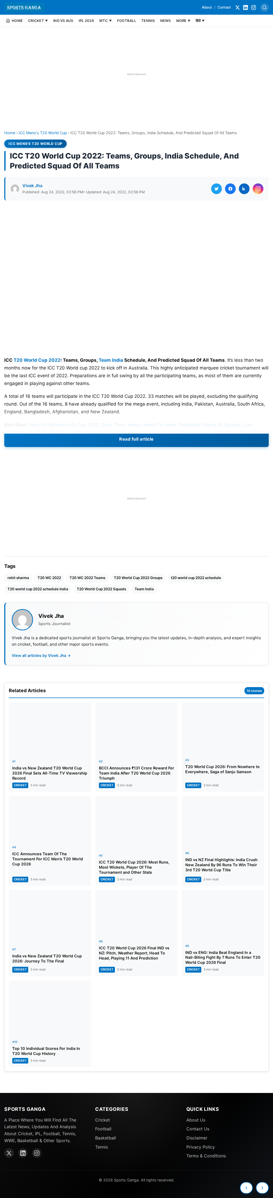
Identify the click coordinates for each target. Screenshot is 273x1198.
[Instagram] (253, 7)
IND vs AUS (63, 20)
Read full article (136, 439)
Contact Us (197, 1128)
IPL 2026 (86, 20)
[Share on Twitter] (216, 188)
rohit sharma (18, 578)
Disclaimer (196, 1138)
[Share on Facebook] (230, 188)
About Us (195, 1120)
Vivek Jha (32, 185)
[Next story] (262, 1188)
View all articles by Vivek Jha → (41, 655)
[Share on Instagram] (258, 188)
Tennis (101, 1147)
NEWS (165, 20)
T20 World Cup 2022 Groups (138, 578)
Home (9, 132)
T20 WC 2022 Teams (87, 578)
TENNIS (148, 20)
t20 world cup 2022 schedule (196, 578)
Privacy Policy (200, 1147)
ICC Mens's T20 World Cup (43, 132)
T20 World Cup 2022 (37, 360)
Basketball (105, 1138)
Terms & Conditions (206, 1155)
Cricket (102, 1120)
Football (103, 1128)
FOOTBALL (126, 20)
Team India (111, 360)
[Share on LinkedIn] (244, 188)
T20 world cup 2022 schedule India (37, 589)
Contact (224, 7)
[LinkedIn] (245, 7)
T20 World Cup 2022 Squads (101, 589)
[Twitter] (237, 7)
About (207, 7)
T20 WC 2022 (49, 578)
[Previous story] (246, 1188)
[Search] (264, 7)
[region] (136, 74)
